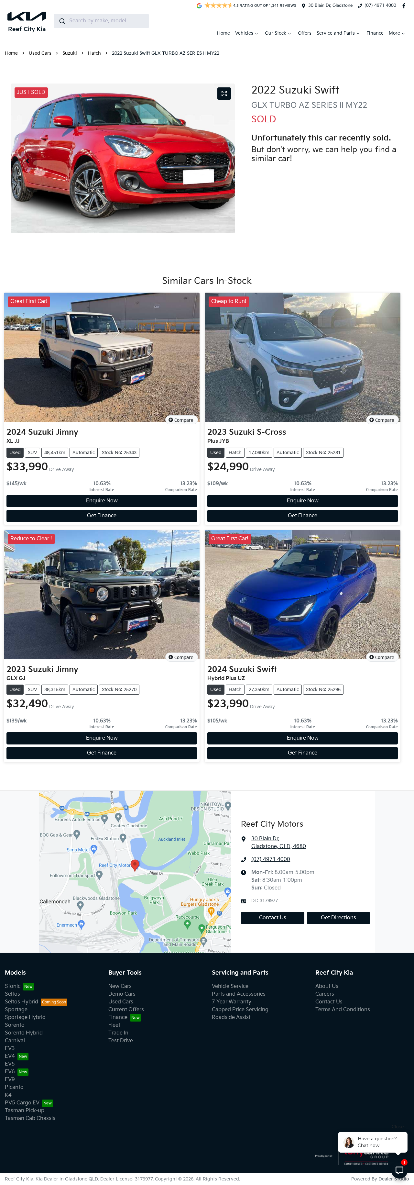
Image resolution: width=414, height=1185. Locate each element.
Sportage (16, 1010)
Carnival (15, 1041)
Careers (324, 994)
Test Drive (120, 1041)
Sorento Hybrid (24, 1033)
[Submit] (61, 21)
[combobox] (101, 21)
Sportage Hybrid (25, 1017)
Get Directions (338, 918)
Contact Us (272, 918)
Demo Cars (122, 994)
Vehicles (244, 33)
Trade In (118, 1033)
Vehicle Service (230, 986)
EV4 (10, 1056)
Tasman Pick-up (24, 1111)
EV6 (10, 1072)
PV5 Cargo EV (22, 1103)
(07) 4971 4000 (380, 5)
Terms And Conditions (342, 1010)
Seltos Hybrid (21, 1002)
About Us (326, 986)
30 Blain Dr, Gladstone (330, 5)
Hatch (94, 53)
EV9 (10, 1080)
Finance (375, 33)
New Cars (120, 986)
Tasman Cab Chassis (30, 1118)
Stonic (12, 986)
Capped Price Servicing (240, 1010)
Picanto (14, 1087)
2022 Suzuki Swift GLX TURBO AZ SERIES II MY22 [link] (165, 53)
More (394, 33)
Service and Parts (336, 33)
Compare (183, 420)
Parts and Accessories (239, 994)
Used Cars (40, 53)
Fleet (114, 1025)
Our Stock (275, 33)
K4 (8, 1095)
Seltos (12, 994)
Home (223, 33)
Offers (304, 33)
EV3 (10, 1048)
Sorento (15, 1025)
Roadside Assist (231, 1017)
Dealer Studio (393, 1179)
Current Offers (126, 1010)
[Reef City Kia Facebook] (405, 5)
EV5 (10, 1064)
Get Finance (101, 516)
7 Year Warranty (231, 1002)
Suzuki (69, 53)
